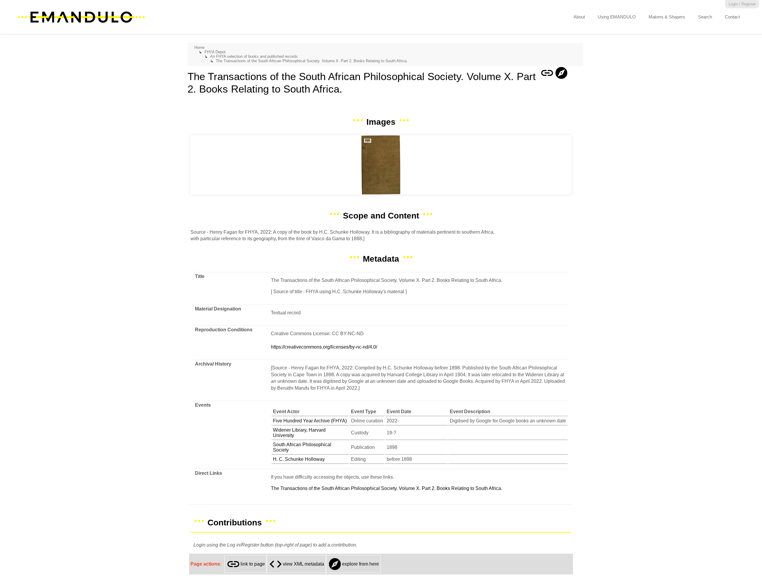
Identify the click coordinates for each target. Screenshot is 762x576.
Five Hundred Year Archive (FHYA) (310, 420)
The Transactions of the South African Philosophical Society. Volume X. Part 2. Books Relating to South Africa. (312, 61)
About (579, 16)
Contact (732, 16)
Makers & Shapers (667, 16)
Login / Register (742, 4)
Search (705, 16)
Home (199, 47)
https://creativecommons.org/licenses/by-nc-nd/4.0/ (324, 346)
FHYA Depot (215, 52)
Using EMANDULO (617, 16)
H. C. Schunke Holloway (299, 459)
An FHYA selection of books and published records (254, 56)
